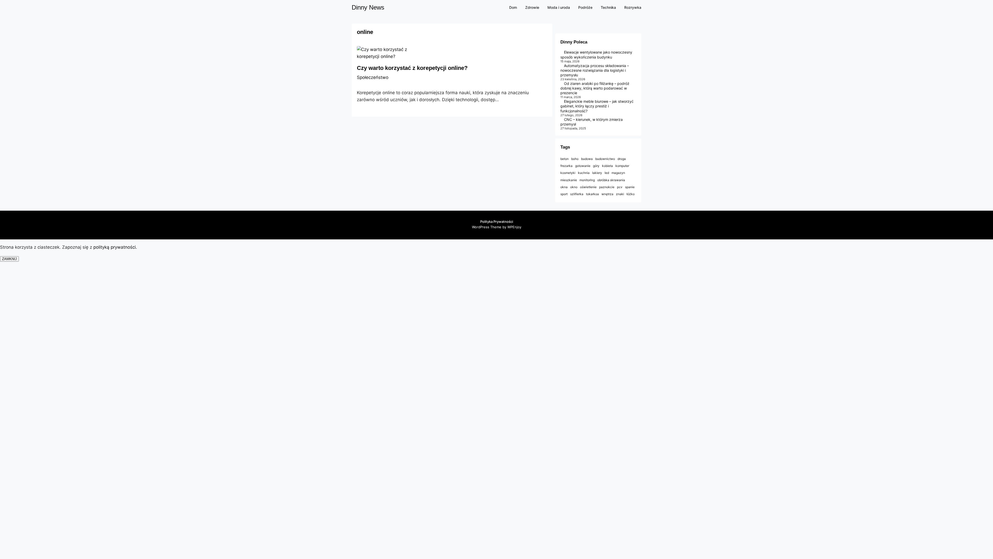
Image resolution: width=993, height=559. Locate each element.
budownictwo (605, 159)
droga (622, 159)
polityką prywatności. (115, 247)
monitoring (587, 180)
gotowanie (582, 166)
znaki (620, 194)
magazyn (618, 173)
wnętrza (607, 194)
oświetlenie (588, 187)
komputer (622, 166)
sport (564, 194)
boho (574, 159)
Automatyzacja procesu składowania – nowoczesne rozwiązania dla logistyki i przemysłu (594, 70)
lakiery (597, 173)
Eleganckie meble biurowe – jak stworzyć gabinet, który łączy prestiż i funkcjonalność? (597, 106)
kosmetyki (567, 173)
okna (564, 187)
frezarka (566, 166)
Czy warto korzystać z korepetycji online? (412, 68)
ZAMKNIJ (9, 259)
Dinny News (368, 7)
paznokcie (606, 187)
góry (596, 166)
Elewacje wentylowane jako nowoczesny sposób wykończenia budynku (596, 54)
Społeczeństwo (372, 77)
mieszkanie (568, 180)
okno (573, 187)
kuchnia (584, 173)
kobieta (607, 166)
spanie (630, 187)
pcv (619, 187)
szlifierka (576, 194)
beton (564, 159)
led (607, 173)
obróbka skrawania (611, 180)
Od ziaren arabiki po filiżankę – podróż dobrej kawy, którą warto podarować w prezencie (594, 88)
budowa (587, 159)
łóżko (631, 194)
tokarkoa (592, 194)
